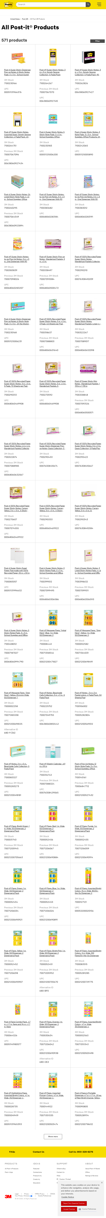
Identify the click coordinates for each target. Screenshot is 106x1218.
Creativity (36, 1179)
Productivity (37, 1176)
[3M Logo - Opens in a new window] (8, 4)
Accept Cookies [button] (69, 1209)
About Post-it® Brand (92, 1169)
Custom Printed (65, 1179)
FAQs (12, 1152)
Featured (36, 1169)
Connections (37, 1172)
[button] (87, 1209)
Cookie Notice (67, 1197)
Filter (97, 41)
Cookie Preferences (44, 1196)
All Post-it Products (11, 1169)
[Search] (88, 4)
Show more (53, 1137)
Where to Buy (61, 1169)
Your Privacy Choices (22, 1196)
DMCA (52, 1194)
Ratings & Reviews (91, 1176)
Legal (16, 1194)
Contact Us (38, 1152)
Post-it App (9, 1172)
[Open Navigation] (99, 5)
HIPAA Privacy (40, 1194)
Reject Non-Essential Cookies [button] (73, 1203)
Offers (87, 1172)
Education (36, 1183)
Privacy (26, 1194)
